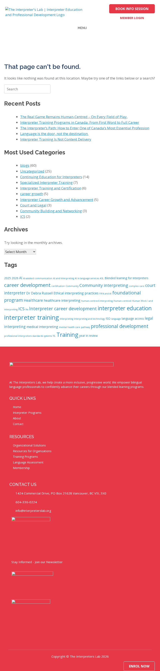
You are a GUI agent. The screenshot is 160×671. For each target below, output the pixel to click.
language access (133, 318)
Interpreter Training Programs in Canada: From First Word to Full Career (79, 122)
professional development (119, 326)
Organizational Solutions (29, 445)
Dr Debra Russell (39, 293)
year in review (88, 336)
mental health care (69, 327)
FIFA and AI (105, 293)
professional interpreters (18, 335)
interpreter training (31, 317)
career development (27, 284)
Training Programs (25, 457)
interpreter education (125, 308)
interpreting (66, 318)
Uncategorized (32, 171)
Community (72, 286)
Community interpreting (103, 285)
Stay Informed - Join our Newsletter (37, 562)
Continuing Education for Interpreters (51, 176)
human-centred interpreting (97, 300)
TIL (54, 335)
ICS (22, 216)
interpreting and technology (89, 318)
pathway (85, 327)
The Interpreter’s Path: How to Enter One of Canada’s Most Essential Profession (84, 128)
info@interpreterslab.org (33, 510)
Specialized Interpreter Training (46, 182)
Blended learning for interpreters (126, 278)
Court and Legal (33, 205)
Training (67, 334)
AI (20, 278)
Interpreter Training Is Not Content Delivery (55, 139)
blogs (24, 165)
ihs (26, 309)
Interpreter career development (63, 308)
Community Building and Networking (51, 210)
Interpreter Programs (27, 413)
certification (58, 286)
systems (48, 335)
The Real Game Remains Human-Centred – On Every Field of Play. (74, 116)
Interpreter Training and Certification (50, 188)
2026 (15, 278)
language (116, 318)
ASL (102, 278)
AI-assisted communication (37, 278)
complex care (136, 286)
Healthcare (33, 300)
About (17, 418)
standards (37, 335)
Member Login (132, 18)
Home (17, 407)
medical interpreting (42, 326)
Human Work (139, 300)
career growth (31, 193)
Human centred (122, 300)
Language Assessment (28, 462)
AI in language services (87, 278)
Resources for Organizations (32, 451)
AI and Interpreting (63, 278)
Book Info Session (132, 8)
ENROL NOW (139, 666)
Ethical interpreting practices (76, 293)
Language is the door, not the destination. (54, 133)
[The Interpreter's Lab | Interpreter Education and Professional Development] (47, 12)
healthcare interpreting (62, 300)
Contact (18, 424)
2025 (7, 278)
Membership (21, 468)
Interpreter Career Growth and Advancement (56, 199)
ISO (108, 318)
